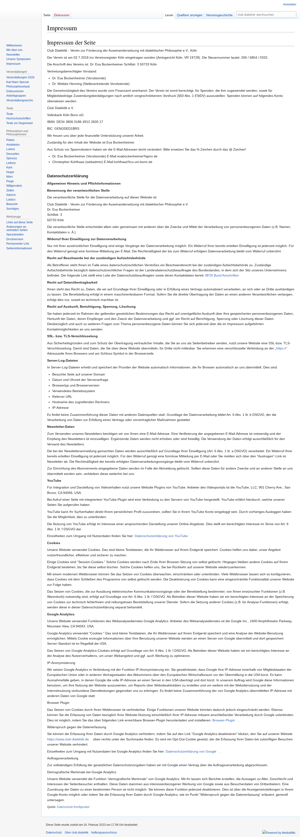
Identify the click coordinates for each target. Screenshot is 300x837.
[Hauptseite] (20, 19)
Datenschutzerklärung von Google (191, 751)
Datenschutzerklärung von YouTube (161, 536)
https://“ (281, 348)
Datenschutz (54, 832)
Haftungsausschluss (104, 832)
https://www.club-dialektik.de (68, 739)
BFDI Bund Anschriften (222, 275)
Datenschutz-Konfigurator (73, 806)
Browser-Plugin (223, 720)
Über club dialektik (76, 832)
